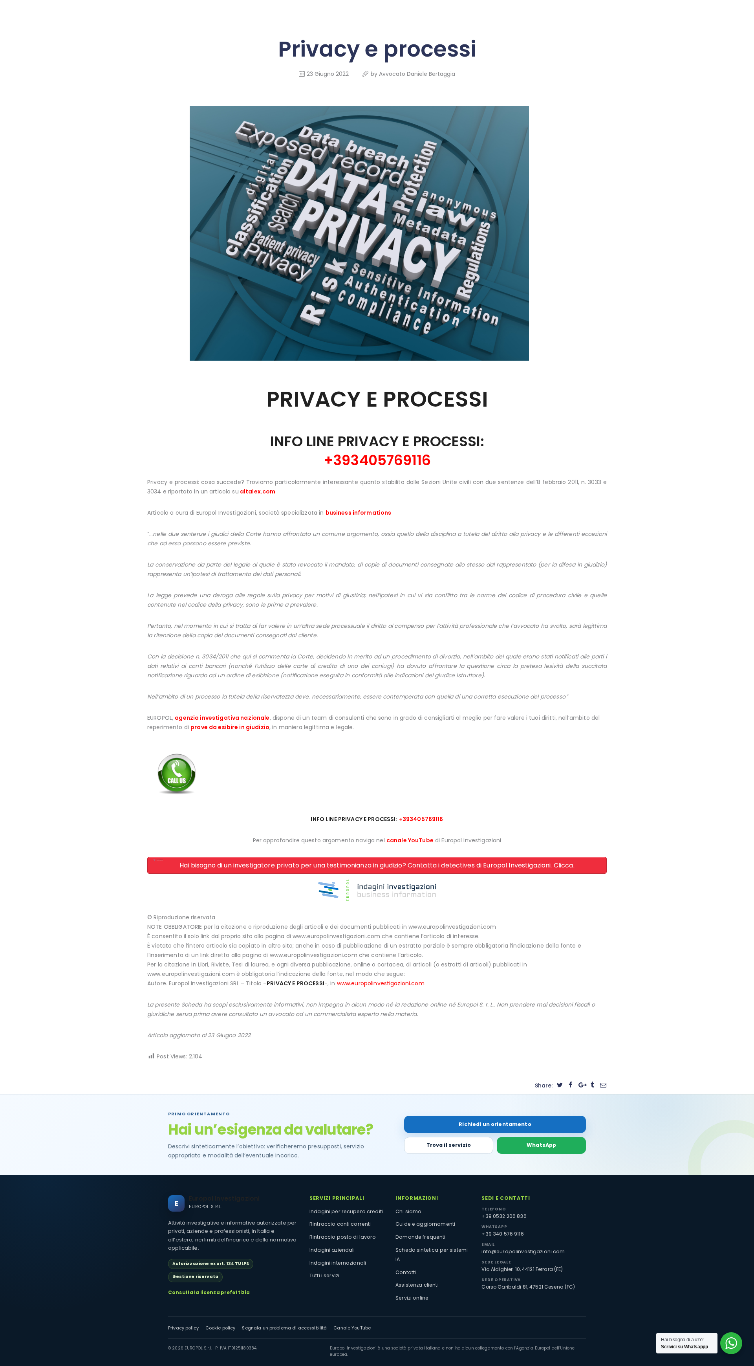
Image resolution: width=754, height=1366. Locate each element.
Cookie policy (220, 1328)
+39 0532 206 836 (503, 1216)
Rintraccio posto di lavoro (342, 1237)
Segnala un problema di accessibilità (284, 1328)
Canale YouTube (352, 1328)
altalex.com (258, 491)
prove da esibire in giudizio (229, 727)
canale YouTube (410, 840)
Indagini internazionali (337, 1263)
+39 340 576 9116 (502, 1233)
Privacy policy (183, 1328)
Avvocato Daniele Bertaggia (417, 74)
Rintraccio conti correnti (340, 1224)
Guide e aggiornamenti (425, 1224)
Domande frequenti (420, 1237)
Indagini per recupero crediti (346, 1211)
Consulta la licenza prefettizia (209, 1292)
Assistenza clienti (417, 1285)
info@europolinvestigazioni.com (523, 1251)
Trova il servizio (448, 1145)
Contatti (405, 1272)
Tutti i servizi (324, 1275)
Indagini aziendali (332, 1250)
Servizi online (411, 1297)
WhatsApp (541, 1145)
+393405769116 (421, 819)
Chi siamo (408, 1211)
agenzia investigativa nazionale (222, 718)
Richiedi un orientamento (495, 1124)
